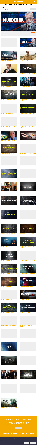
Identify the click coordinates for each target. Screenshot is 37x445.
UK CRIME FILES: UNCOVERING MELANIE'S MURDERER (27, 326)
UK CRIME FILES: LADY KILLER (6, 286)
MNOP (9, 9)
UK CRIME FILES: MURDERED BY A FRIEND (8, 126)
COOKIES (29, 419)
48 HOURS (3, 380)
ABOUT (27, 4)
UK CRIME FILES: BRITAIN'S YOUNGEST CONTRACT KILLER (26, 193)
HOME (6, 4)
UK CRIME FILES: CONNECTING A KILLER (8, 246)
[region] (18, 441)
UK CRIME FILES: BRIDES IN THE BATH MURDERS (26, 100)
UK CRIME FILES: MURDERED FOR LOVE (7, 260)
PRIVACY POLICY (14, 419)
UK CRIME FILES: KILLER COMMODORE (7, 166)
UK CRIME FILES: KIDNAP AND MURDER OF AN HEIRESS (9, 206)
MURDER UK (5, 32)
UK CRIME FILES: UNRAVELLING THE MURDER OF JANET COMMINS (27, 380)
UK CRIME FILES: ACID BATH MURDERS (7, 312)
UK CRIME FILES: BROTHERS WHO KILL (26, 286)
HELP (31, 4)
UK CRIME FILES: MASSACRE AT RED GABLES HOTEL (27, 366)
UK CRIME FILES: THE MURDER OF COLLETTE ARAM (27, 353)
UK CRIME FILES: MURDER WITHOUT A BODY (8, 86)
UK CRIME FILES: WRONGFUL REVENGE (7, 153)
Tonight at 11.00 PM (5, 34)
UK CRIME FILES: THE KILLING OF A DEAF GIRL (27, 73)
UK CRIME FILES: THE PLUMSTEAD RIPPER (27, 312)
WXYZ (15, 9)
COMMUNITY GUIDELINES (22, 419)
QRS (11, 9)
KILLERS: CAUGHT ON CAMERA (25, 299)
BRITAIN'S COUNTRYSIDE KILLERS (7, 60)
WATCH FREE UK (21, 4)
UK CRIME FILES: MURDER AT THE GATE (8, 352)
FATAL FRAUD (22, 140)
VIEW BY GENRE (33, 8)
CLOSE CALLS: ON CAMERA (24, 60)
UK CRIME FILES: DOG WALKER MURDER (8, 339)
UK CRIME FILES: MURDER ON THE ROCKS (8, 233)
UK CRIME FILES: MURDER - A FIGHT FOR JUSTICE (26, 220)
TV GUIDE (10, 4)
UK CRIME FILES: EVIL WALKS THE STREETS (27, 113)
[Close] (36, 438)
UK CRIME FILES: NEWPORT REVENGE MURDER (9, 273)
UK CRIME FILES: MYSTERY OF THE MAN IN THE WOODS (27, 127)
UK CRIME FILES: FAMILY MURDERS (7, 299)
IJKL (6, 9)
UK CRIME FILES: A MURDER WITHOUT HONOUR (9, 407)
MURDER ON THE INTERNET (6, 192)
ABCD (2, 9)
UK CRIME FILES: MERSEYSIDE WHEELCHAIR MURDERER (27, 247)
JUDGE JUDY (3, 73)
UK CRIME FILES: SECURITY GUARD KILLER (27, 339)
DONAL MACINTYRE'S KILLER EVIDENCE (8, 140)
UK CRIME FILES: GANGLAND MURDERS (7, 113)
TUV (13, 9)
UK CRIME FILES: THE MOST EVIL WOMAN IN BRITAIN (27, 206)
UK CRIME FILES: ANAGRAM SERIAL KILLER (8, 99)
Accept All (26, 443)
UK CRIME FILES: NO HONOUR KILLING (7, 48)
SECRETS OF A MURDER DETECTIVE (26, 86)
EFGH (4, 9)
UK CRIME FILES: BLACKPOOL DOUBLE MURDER (9, 179)
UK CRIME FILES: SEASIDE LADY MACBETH (27, 233)
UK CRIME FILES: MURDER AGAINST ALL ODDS (27, 273)
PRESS (32, 419)
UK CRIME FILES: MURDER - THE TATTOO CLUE (28, 153)
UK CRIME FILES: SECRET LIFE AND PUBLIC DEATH (27, 394)
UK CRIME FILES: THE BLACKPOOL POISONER (27, 179)
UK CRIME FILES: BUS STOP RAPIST (7, 366)
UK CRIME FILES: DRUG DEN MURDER (26, 166)
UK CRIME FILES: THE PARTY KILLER (7, 220)
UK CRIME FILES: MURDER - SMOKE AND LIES (27, 260)
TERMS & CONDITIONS (7, 419)
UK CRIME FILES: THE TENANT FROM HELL (8, 325)
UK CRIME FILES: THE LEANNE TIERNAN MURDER (8, 394)
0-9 (17, 9)
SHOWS (15, 4)
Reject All (32, 443)
